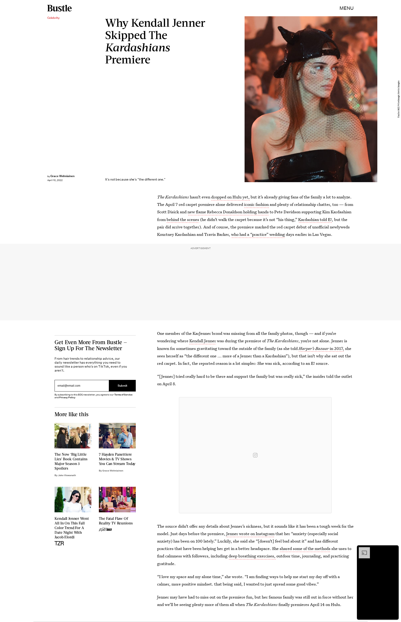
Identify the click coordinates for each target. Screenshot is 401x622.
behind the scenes (183, 219)
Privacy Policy (67, 397)
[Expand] (362, 549)
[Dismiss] (393, 549)
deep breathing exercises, (252, 556)
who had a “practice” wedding (258, 234)
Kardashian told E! (315, 219)
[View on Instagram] (255, 455)
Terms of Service (123, 394)
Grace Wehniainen (62, 176)
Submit (122, 386)
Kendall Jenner (202, 340)
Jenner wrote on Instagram (250, 533)
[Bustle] (59, 8)
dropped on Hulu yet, (230, 197)
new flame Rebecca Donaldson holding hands (228, 211)
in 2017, (321, 348)
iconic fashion (256, 204)
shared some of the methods (305, 548)
